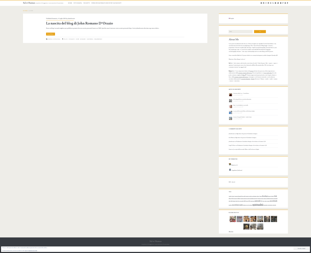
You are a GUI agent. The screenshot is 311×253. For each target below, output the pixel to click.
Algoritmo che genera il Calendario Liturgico (246, 133)
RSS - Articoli (232, 182)
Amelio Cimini (231, 196)
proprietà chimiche (245, 79)
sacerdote (230, 205)
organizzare (252, 201)
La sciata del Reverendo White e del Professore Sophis (244, 111)
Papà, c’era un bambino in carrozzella (240, 105)
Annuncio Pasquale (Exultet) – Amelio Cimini (242, 117)
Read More (51, 34)
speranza (250, 205)
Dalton (243, 75)
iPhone (230, 198)
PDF (261, 201)
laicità (237, 201)
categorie (247, 196)
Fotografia (78, 3)
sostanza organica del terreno (245, 73)
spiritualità (258, 204)
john (77, 39)
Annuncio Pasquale (237, 196)
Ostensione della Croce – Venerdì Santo (241, 93)
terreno (251, 71)
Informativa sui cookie (32, 250)
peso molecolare (268, 73)
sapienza (90, 39)
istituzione (235, 198)
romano (83, 39)
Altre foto (231, 231)
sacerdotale (273, 201)
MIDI (245, 201)
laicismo (234, 201)
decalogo (265, 196)
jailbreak (238, 198)
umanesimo (98, 39)
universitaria (270, 205)
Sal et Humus (29, 3)
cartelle (244, 196)
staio (242, 67)
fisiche (252, 79)
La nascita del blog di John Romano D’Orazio (79, 23)
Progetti (86, 3)
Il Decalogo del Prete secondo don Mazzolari (242, 99)
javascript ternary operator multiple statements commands (267, 198)
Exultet (272, 196)
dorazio (72, 39)
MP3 (249, 201)
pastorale (258, 201)
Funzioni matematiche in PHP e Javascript (106, 3)
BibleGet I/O (234, 165)
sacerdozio (235, 205)
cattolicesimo (254, 196)
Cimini (260, 196)
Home (70, 3)
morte (247, 201)
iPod (232, 198)
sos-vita (247, 205)
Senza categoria (54, 39)
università (274, 205)
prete (263, 201)
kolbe (231, 201)
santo (241, 205)
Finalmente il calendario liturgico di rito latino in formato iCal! (251, 141)
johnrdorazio (71, 18)
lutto (239, 201)
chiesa (258, 196)
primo (266, 201)
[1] (245, 74)
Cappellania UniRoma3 (236, 170)
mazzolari (242, 201)
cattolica (250, 196)
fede (275, 196)
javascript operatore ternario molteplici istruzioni (248, 198)
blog (66, 39)
